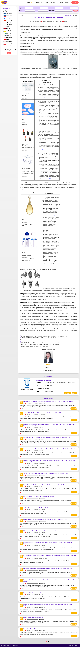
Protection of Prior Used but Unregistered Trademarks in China (38, 496)
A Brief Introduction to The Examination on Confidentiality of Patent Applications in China (45, 519)
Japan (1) (8, 26)
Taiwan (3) (8, 39)
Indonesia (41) (9, 24)
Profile (73, 393)
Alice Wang (42, 463)
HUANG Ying (59, 21)
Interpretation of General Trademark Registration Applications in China (40, 530)
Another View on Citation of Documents (33, 617)
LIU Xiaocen (42, 414)
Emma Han (42, 403)
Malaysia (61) (9, 30)
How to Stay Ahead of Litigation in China (33, 628)
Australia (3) (9, 13)
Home (28, 2)
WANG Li (42, 427)
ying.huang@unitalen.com (48, 370)
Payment (62, 2)
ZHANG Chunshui (43, 570)
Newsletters (67, 393)
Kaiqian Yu (42, 607)
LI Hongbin (42, 583)
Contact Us (68, 2)
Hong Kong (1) (9, 20)
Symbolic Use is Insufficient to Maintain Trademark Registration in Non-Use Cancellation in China (46, 437)
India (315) (8, 22)
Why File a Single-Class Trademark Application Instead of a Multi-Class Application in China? (45, 473)
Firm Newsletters (40, 2)
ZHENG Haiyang (43, 558)
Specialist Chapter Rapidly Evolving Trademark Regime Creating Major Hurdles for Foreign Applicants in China (49, 448)
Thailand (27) (9, 41)
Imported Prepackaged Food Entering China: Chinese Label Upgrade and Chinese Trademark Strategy (48, 401)
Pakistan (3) (8, 33)
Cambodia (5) (9, 15)
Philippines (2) (9, 35)
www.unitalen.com (49, 391)
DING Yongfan (43, 521)
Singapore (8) (9, 37)
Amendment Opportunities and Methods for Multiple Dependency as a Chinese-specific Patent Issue (47, 568)
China (65, 21)
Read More (73, 408)
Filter (9, 53)
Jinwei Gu (42, 619)
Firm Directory (48, 2)
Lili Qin (41, 594)
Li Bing (41, 486)
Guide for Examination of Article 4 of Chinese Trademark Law (38, 507)
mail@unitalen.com (49, 389)
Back (22, 15)
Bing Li (41, 450)
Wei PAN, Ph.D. (43, 630)
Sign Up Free (56, 2)
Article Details (74, 15)
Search (75, 10)
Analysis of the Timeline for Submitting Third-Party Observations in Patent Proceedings (44, 412)
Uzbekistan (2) (9, 43)
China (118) (8, 17)
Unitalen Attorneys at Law (48, 21)
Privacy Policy (71, 645)
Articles (32, 2)
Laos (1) (8, 28)
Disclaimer (76, 645)
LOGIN (75, 2)
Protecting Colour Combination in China (33, 592)
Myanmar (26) (9, 32)
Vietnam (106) (9, 45)
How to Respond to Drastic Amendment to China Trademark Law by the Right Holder (44, 484)
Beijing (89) (8, 18)
